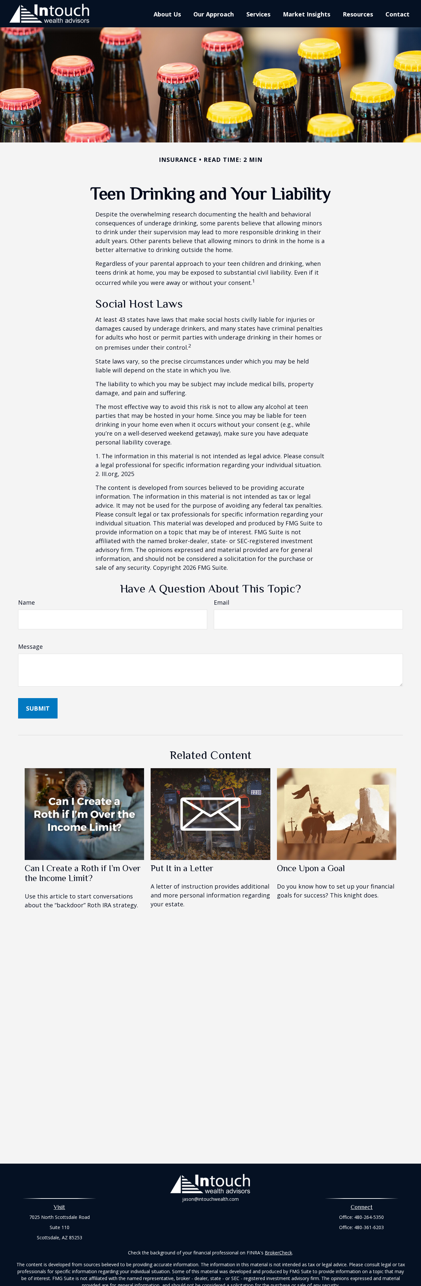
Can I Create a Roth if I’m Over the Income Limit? (83, 873)
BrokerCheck (278, 1252)
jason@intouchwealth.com (210, 1199)
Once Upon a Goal (311, 868)
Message (30, 646)
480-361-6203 (369, 1227)
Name (26, 602)
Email (221, 602)
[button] (167, 14)
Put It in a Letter (182, 868)
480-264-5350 (369, 1217)
